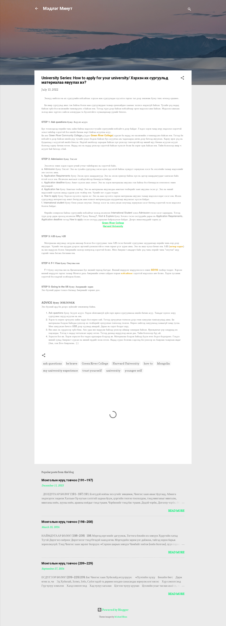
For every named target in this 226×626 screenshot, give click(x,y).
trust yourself (92, 370)
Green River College (95, 363)
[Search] (189, 9)
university (113, 370)
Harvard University (126, 363)
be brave (71, 363)
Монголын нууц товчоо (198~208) (67, 522)
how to (148, 363)
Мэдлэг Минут (57, 8)
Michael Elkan (120, 617)
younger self (133, 370)
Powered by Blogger (115, 609)
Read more (176, 510)
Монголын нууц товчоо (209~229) (67, 563)
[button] (182, 78)
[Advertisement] (113, 43)
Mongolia (163, 363)
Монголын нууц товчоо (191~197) (67, 480)
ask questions (52, 363)
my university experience (60, 370)
